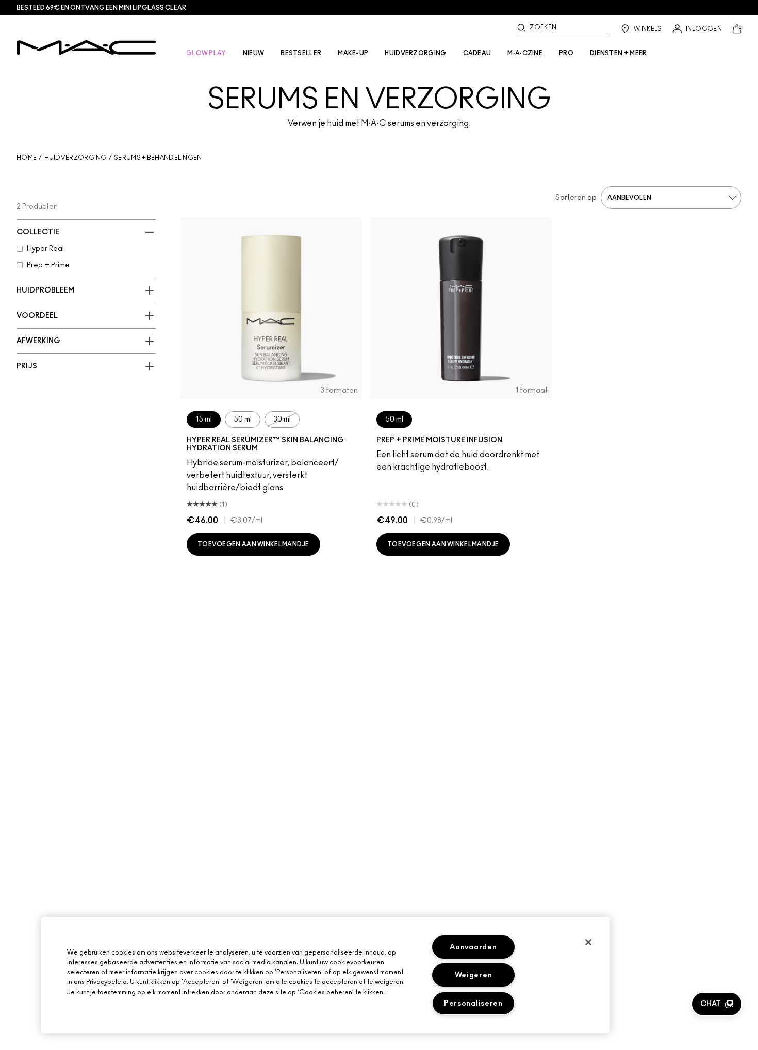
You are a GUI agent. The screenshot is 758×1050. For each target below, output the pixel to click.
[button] (717, 1004)
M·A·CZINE (524, 53)
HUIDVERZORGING (415, 53)
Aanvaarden (473, 947)
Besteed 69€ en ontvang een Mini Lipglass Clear (101, 8)
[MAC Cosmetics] (86, 47)
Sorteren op (576, 197)
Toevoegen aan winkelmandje (253, 544)
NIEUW (254, 53)
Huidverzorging (75, 158)
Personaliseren (473, 1003)
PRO (566, 53)
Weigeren (473, 975)
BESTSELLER (301, 53)
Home (27, 158)
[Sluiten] (588, 942)
